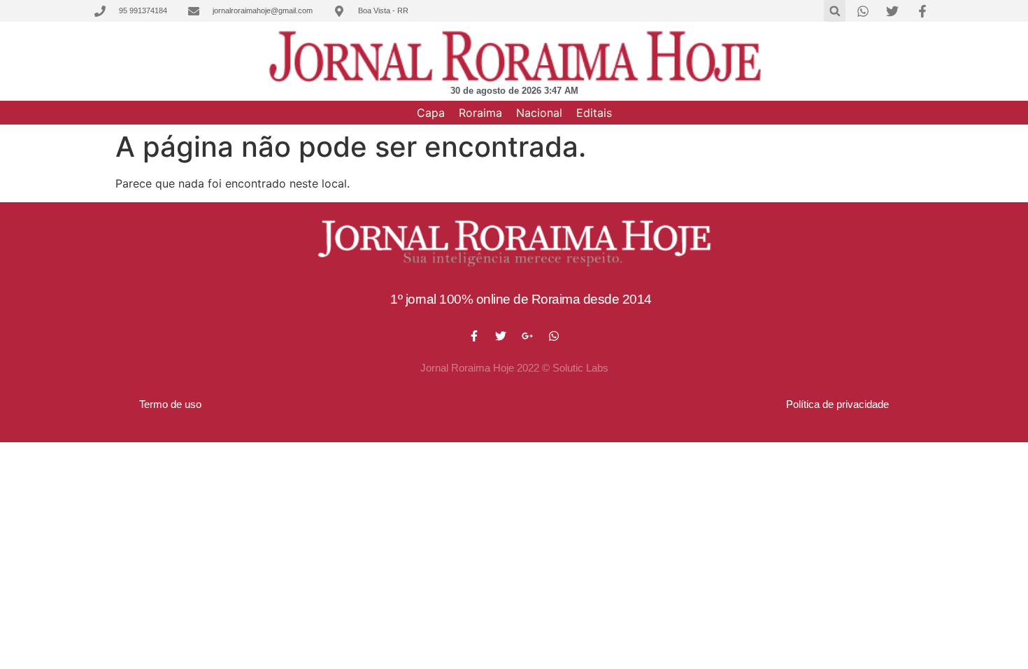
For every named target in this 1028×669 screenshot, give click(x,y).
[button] (834, 11)
